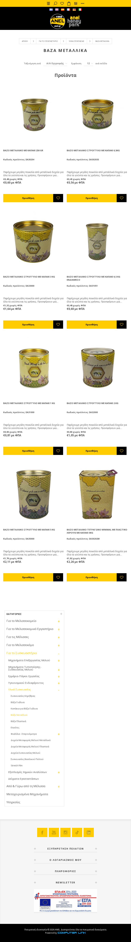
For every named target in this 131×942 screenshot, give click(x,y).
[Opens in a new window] (71, 932)
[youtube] (54, 832)
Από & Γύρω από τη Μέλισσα (25, 786)
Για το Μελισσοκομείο (21, 621)
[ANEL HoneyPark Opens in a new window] (73, 22)
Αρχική (25, 41)
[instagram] (65, 832)
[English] (57, 9)
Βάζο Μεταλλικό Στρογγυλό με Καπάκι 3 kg (29, 276)
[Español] (62, 9)
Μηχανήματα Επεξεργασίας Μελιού (29, 660)
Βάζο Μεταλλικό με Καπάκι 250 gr (23, 150)
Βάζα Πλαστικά (18, 721)
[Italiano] (80, 9)
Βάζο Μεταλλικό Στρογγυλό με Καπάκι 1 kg (29, 403)
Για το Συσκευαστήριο (48, 41)
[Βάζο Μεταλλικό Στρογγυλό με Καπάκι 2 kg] (97, 367)
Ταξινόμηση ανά (32, 63)
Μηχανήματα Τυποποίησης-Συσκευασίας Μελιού (24, 668)
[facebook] (42, 832)
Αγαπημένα (62, 3)
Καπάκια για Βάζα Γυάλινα (24, 708)
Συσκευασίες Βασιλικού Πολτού (27, 759)
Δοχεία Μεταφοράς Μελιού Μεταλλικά (30, 740)
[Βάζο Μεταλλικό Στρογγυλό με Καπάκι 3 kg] (33, 241)
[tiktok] (77, 832)
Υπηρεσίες (13, 802)
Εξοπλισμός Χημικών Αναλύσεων (27, 772)
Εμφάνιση (76, 63)
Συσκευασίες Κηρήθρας (23, 695)
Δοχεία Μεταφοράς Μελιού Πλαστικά (30, 746)
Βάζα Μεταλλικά (19, 714)
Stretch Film (17, 765)
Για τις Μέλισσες (17, 637)
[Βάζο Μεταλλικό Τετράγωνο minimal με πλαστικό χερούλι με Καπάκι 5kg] (97, 494)
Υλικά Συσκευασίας (76, 41)
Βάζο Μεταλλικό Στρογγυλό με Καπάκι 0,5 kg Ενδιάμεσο (93, 278)
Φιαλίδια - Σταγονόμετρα (24, 733)
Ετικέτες (15, 727)
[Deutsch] (74, 9)
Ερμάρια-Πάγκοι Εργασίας (24, 676)
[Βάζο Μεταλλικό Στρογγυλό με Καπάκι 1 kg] (33, 367)
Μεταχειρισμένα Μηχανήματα (27, 794)
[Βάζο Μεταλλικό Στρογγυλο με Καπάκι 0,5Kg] (97, 114)
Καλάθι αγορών (69, 3)
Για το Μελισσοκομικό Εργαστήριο (29, 629)
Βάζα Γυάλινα (18, 702)
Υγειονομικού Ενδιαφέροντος (26, 682)
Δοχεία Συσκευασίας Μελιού (25, 752)
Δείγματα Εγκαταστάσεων (23, 778)
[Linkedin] (89, 832)
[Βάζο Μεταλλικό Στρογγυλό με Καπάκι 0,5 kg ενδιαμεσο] (97, 241)
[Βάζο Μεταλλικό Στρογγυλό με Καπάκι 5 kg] (33, 494)
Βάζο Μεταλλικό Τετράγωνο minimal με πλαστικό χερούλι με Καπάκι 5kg (97, 531)
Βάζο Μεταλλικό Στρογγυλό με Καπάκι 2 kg (92, 403)
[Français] (68, 9)
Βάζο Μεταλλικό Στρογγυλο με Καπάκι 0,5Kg (93, 150)
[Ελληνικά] (51, 9)
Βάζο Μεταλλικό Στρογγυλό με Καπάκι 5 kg (29, 529)
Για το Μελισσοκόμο (20, 645)
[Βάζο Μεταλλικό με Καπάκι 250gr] (33, 114)
